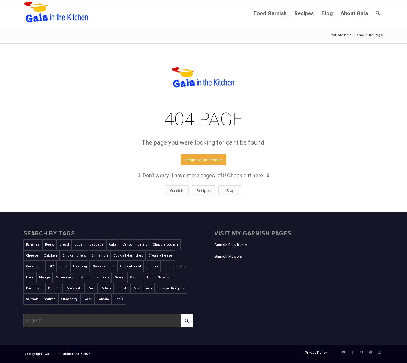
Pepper (54, 288)
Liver (29, 277)
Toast (87, 299)
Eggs (63, 266)
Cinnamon (99, 255)
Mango (44, 277)
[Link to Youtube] (343, 352)
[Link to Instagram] (379, 352)
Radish (121, 288)
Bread (64, 244)
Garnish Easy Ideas (230, 245)
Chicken (50, 255)
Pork (91, 288)
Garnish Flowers (228, 256)
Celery (142, 244)
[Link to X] (370, 352)
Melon (85, 277)
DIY (51, 266)
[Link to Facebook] (352, 352)
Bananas (32, 244)
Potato (106, 288)
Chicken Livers (74, 255)
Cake (113, 244)
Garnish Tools (103, 266)
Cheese (32, 255)
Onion (119, 277)
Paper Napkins (158, 277)
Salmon (32, 299)
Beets (49, 244)
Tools (119, 299)
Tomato (103, 299)
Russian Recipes (171, 288)
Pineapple (74, 288)
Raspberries (142, 288)
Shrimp (49, 299)
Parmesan (34, 288)
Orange (136, 277)
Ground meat (130, 266)
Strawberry (69, 299)
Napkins (102, 277)
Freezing (80, 266)
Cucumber (34, 266)
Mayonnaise (65, 277)
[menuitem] (270, 13)
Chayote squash (165, 244)
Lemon (152, 266)
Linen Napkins (175, 266)
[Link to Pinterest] (361, 352)
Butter (79, 244)
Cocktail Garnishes (128, 255)
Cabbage (96, 244)
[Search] (378, 13)
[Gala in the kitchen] (57, 13)
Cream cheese (160, 255)
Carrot (127, 244)
